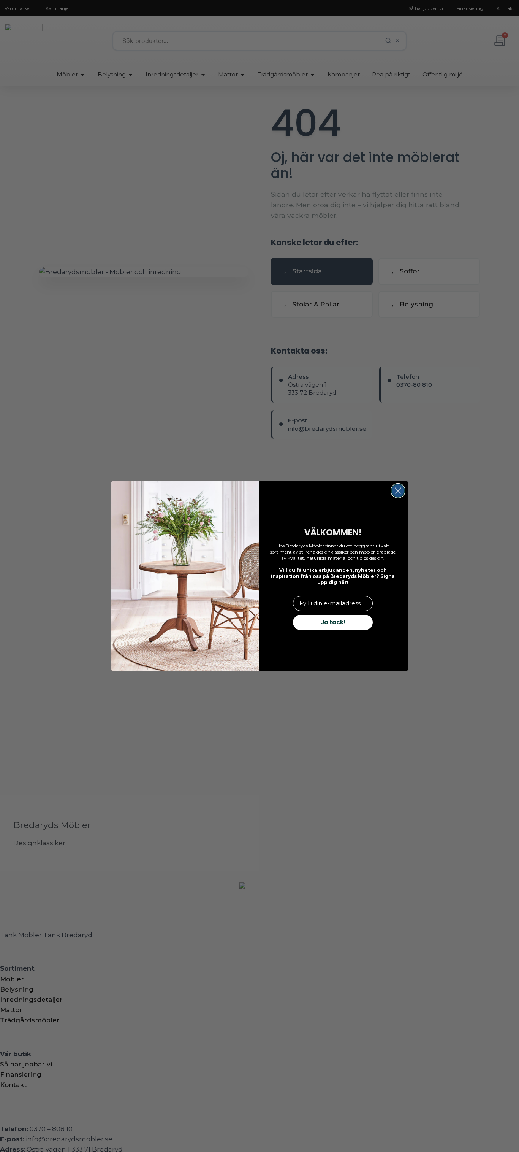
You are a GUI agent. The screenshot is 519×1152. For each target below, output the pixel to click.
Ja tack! (333, 622)
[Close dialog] (398, 490)
